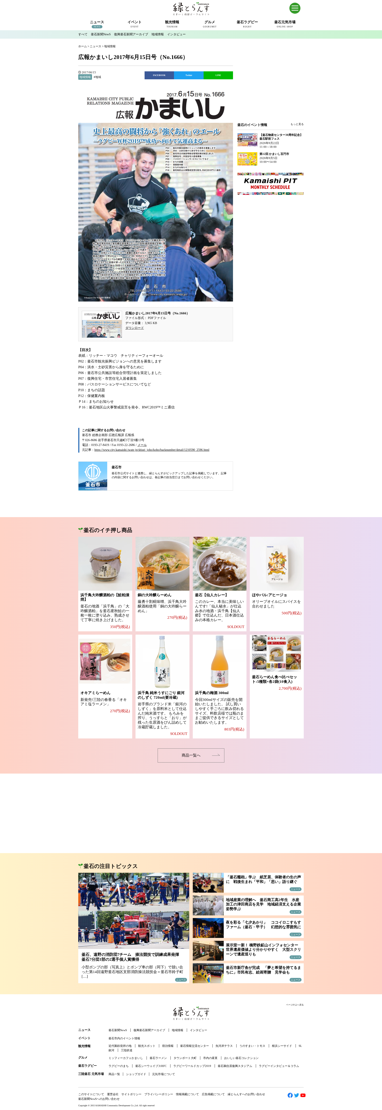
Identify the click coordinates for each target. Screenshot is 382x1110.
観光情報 (84, 1046)
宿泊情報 (168, 1045)
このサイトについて (91, 1094)
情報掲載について (187, 1094)
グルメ (83, 1057)
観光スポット (146, 1045)
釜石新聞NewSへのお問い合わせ (99, 1099)
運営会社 (112, 1094)
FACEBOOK (159, 75)
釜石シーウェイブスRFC (151, 1066)
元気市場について (163, 1074)
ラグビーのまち (119, 1066)
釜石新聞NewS (101, 34)
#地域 (97, 77)
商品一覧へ (191, 755)
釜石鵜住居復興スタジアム (235, 1066)
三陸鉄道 (126, 1050)
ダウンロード (134, 328)
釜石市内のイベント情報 (124, 1038)
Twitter (188, 75)
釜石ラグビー (87, 1065)
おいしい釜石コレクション (241, 1058)
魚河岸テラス (224, 1045)
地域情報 (157, 34)
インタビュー (176, 34)
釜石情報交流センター (194, 1045)
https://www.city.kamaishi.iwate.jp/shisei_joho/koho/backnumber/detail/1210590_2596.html (151, 450)
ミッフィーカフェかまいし (126, 1058)
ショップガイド (136, 1074)
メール (142, 445)
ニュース (84, 1030)
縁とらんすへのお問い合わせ (246, 1094)
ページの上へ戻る (295, 1005)
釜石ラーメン (158, 1058)
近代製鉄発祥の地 (120, 1045)
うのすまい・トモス (252, 1045)
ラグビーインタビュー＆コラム (279, 1066)
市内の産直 (210, 1058)
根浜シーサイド (282, 1045)
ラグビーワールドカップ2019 (192, 1066)
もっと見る (297, 124)
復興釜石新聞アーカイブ (131, 34)
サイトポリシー (131, 1094)
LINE (218, 75)
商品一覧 (114, 1074)
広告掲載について (213, 1094)
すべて (83, 34)
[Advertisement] (270, 86)
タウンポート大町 (185, 1058)
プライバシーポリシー (158, 1094)
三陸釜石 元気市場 (91, 1074)
